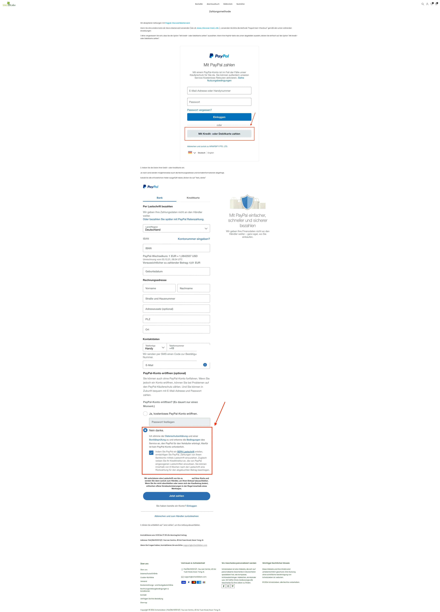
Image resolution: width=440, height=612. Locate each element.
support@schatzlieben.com (195, 545)
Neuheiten (240, 4)
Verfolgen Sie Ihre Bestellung (151, 599)
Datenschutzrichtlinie (148, 574)
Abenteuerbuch (213, 4)
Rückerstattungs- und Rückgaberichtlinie (156, 585)
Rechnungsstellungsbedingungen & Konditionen (154, 590)
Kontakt (143, 595)
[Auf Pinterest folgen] (233, 586)
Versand (143, 581)
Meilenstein (227, 4)
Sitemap (143, 603)
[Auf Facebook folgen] (224, 586)
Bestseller (199, 4)
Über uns (143, 570)
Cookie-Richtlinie (147, 577)
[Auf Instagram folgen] (228, 586)
